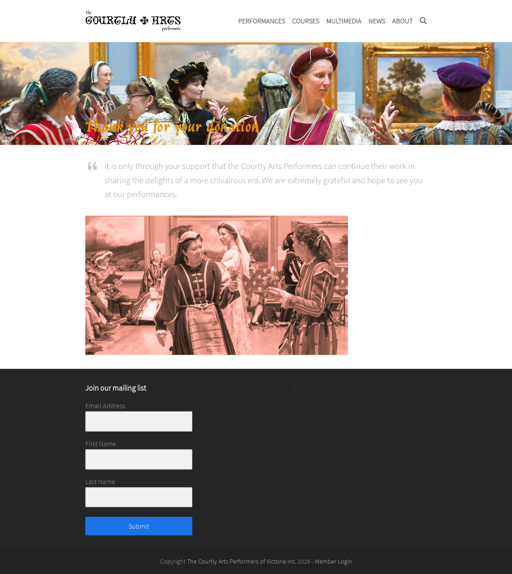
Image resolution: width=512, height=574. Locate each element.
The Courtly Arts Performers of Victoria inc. (241, 561)
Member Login (333, 561)
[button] (423, 21)
